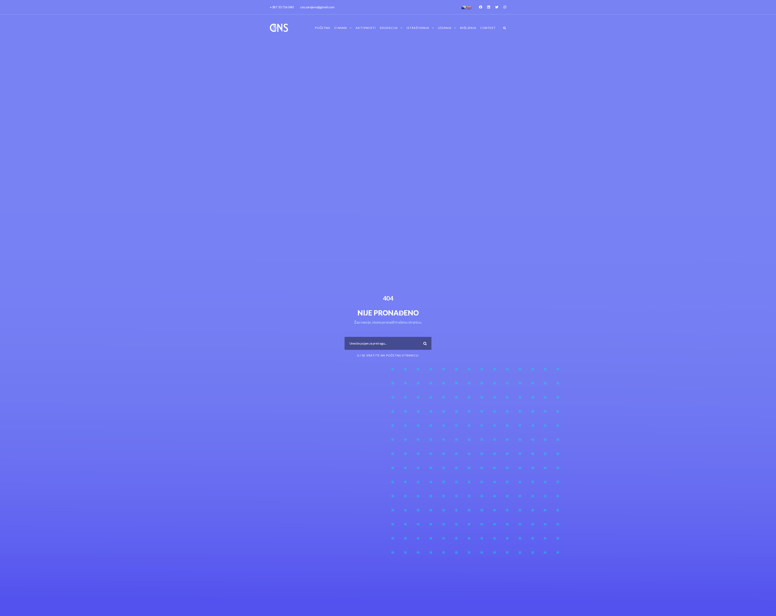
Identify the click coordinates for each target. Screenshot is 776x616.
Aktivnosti (366, 27)
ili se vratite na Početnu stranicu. (388, 355)
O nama (340, 27)
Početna (322, 27)
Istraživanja (417, 27)
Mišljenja (468, 27)
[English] (469, 7)
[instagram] (504, 7)
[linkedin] (488, 7)
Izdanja (444, 27)
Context (488, 27)
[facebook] (480, 7)
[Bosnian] (464, 7)
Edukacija (389, 27)
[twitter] (496, 7)
